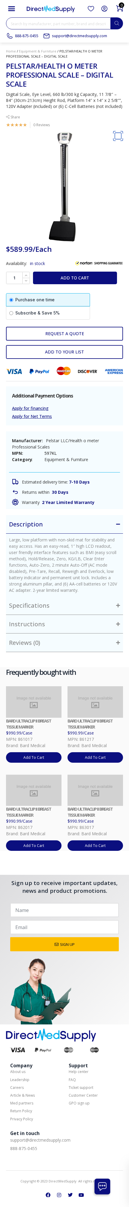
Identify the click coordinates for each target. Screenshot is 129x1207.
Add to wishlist (64, 352)
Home (11, 51)
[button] (11, 8)
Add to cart (75, 278)
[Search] (117, 23)
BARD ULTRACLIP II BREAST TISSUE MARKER (28, 724)
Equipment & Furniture (37, 51)
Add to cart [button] (33, 757)
